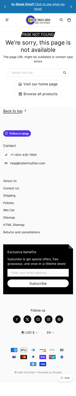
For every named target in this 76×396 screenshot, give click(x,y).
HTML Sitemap (13, 225)
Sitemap (9, 217)
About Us (10, 181)
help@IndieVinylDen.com (27, 163)
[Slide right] (71, 7)
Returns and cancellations (21, 232)
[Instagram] (48, 319)
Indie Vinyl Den (26, 372)
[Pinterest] (59, 319)
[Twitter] (27, 319)
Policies (8, 203)
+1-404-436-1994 (23, 155)
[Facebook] (17, 319)
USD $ (29, 332)
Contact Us (11, 188)
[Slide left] (5, 7)
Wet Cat (8, 210)
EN (49, 332)
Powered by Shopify (49, 372)
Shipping (9, 195)
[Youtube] (38, 319)
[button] (61, 20)
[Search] (65, 73)
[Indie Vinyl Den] (38, 20)
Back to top (12, 111)
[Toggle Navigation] (7, 20)
